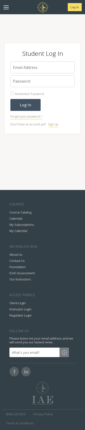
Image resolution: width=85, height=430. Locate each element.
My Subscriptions (21, 224)
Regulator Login (20, 315)
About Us (15, 254)
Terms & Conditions (20, 423)
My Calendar (18, 231)
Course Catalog (20, 212)
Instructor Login (20, 309)
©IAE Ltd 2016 (15, 414)
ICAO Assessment (22, 273)
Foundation (17, 267)
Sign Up (53, 124)
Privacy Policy (43, 414)
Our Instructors (20, 279)
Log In (75, 7)
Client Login (17, 303)
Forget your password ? (26, 116)
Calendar (16, 218)
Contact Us (17, 261)
